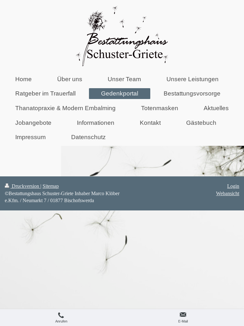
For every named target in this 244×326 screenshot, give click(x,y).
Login (233, 186)
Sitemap (51, 186)
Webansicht (227, 193)
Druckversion (25, 186)
